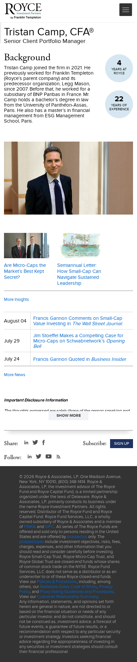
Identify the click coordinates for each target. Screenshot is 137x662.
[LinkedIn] (26, 442)
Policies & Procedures (57, 581)
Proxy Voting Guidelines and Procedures (77, 591)
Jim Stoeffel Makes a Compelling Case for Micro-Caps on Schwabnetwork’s (79, 341)
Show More (69, 415)
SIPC (49, 526)
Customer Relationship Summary (67, 596)
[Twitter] (35, 442)
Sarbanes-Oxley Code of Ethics (68, 586)
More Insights (16, 299)
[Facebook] (43, 442)
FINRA (30, 526)
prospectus (77, 536)
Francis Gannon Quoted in (79, 359)
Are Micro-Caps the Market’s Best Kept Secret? (25, 271)
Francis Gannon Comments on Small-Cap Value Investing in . (78, 321)
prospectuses (31, 541)
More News (14, 374)
